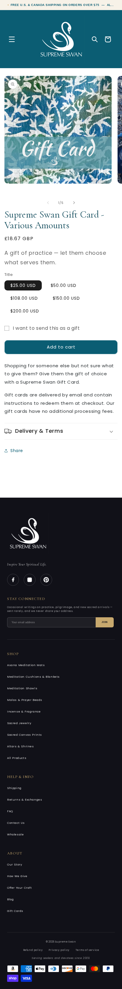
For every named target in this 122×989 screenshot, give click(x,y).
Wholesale (15, 834)
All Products (16, 758)
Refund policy (33, 950)
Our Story (14, 864)
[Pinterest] (46, 580)
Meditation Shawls (22, 688)
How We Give (17, 876)
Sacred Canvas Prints (24, 735)
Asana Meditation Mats (26, 665)
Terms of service (87, 950)
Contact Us (16, 823)
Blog (10, 899)
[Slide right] (74, 202)
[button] (11, 39)
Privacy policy (59, 950)
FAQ (10, 811)
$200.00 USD (24, 311)
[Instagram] (30, 580)
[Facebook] (13, 580)
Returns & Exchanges (24, 799)
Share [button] (16, 451)
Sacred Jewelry (19, 723)
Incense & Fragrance (24, 711)
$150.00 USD (66, 298)
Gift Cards (15, 911)
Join (105, 622)
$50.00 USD (63, 285)
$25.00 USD (23, 285)
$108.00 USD (24, 298)
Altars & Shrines (20, 746)
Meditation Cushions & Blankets (33, 677)
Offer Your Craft (19, 888)
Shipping (14, 788)
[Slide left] (47, 202)
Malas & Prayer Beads (24, 700)
